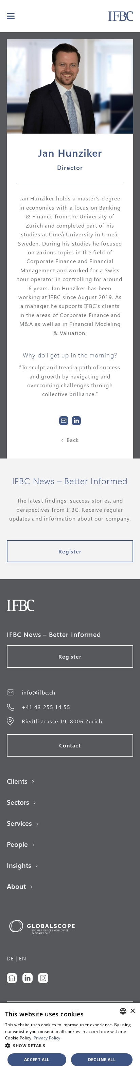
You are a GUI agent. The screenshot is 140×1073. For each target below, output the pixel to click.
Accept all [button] (37, 1059)
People (17, 844)
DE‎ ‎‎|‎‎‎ (12, 958)
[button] (10, 16)
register (70, 551)
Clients (17, 781)
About (16, 886)
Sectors (18, 802)
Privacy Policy (47, 1038)
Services (19, 823)
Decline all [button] (102, 1059)
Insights (19, 865)
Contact (70, 745)
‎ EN (21, 958)
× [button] (132, 1011)
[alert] (70, 1038)
